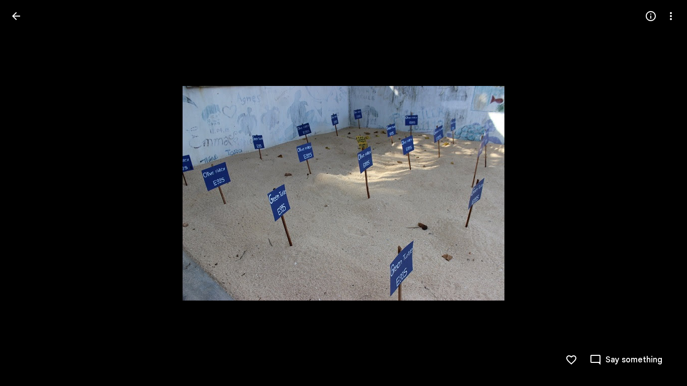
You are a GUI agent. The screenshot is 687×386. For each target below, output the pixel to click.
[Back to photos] (16, 16)
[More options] (671, 16)
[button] (28, 193)
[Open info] (651, 16)
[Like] (571, 360)
